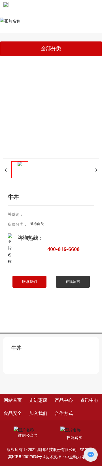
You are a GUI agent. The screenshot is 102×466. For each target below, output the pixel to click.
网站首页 (13, 400)
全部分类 (51, 48)
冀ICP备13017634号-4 (26, 457)
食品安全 (13, 413)
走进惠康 (38, 400)
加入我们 (38, 413)
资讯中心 (89, 400)
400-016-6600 (63, 249)
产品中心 (64, 400)
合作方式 (64, 413)
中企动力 (73, 456)
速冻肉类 (37, 223)
